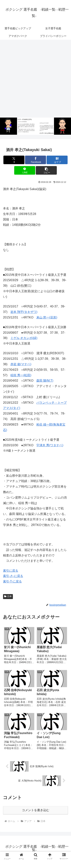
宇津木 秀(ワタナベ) (49, 445)
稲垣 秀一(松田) (20, 375)
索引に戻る (10, 570)
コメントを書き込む (35, 810)
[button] (46, 170)
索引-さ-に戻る (13, 576)
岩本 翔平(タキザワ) (23, 312)
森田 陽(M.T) (44, 380)
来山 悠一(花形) (46, 317)
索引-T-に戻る (12, 581)
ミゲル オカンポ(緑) (23, 338)
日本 (9, 596)
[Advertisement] (35, 79)
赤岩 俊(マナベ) (20, 364)
